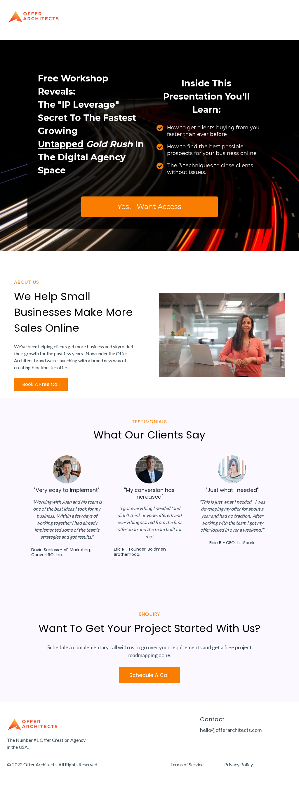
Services (240, 16)
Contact (275, 16)
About (208, 16)
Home (180, 16)
